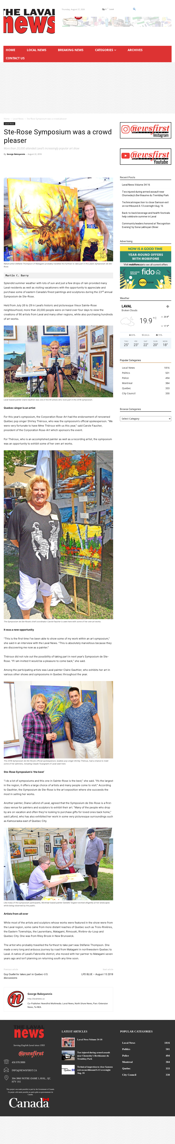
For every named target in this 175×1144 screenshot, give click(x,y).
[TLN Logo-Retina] (29, 21)
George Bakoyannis (16, 154)
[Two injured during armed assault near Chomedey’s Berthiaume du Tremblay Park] (68, 1055)
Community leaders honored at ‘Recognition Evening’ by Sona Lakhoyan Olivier (146, 225)
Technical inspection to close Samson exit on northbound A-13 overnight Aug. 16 (145, 204)
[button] (134, 9)
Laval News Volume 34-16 (136, 184)
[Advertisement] (87, 88)
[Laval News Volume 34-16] (68, 1042)
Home (7, 118)
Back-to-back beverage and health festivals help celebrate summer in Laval (146, 215)
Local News (18, 118)
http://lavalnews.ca (36, 999)
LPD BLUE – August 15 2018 (97, 974)
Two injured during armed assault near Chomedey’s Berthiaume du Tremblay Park (145, 193)
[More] (106, 167)
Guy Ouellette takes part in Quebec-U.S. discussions (26, 976)
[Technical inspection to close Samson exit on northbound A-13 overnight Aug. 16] (68, 1069)
